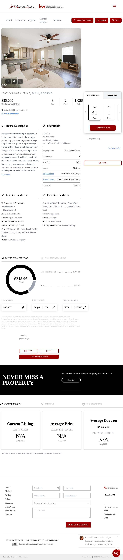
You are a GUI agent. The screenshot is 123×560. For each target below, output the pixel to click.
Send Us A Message (78, 525)
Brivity (13, 557)
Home (7, 487)
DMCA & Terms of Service (102, 557)
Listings (8, 491)
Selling (7, 499)
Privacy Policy (86, 557)
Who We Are (10, 511)
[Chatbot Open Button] (116, 553)
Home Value (10, 507)
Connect (8, 515)
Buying (8, 495)
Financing (9, 503)
